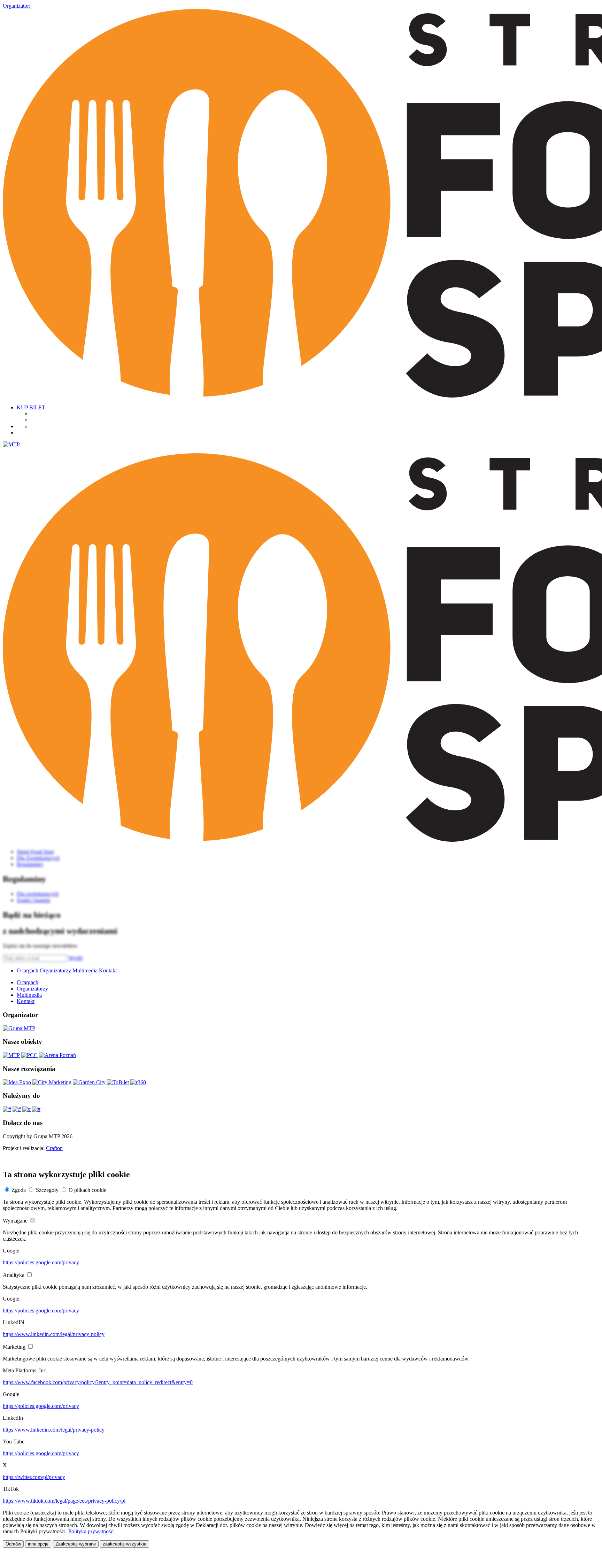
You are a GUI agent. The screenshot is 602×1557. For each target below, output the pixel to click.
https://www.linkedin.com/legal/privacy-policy (54, 1334)
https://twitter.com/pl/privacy (34, 1477)
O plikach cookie (87, 1190)
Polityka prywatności (91, 1531)
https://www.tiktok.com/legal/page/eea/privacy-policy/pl (64, 1501)
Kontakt (108, 970)
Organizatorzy (55, 970)
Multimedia (85, 970)
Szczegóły (47, 1190)
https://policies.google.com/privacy (41, 1262)
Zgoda (18, 1190)
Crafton (54, 1148)
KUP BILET (31, 407)
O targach (27, 970)
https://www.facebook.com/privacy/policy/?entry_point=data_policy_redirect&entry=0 (98, 1382)
